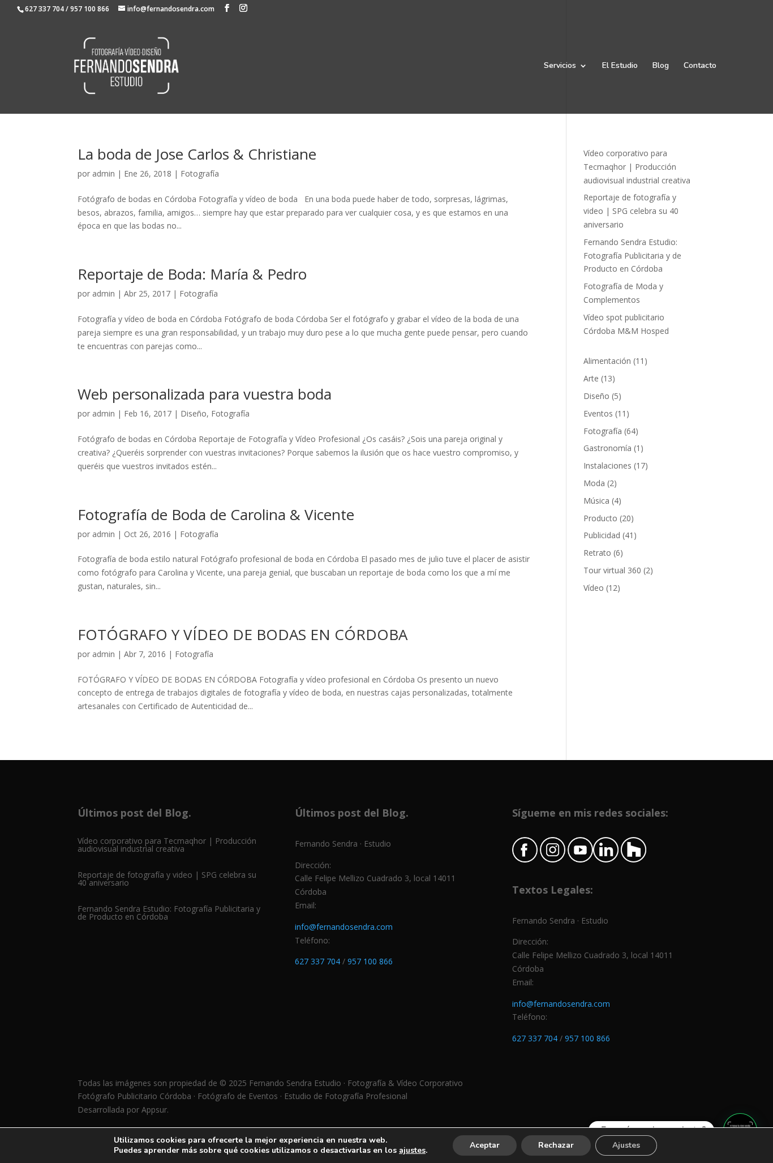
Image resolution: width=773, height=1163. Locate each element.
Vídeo (593, 587)
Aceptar (485, 1145)
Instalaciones (607, 465)
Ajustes (626, 1145)
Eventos (598, 413)
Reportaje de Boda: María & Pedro (192, 274)
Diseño (194, 413)
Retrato (597, 552)
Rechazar (556, 1145)
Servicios (560, 66)
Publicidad (601, 535)
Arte (591, 378)
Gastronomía (607, 448)
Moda (594, 483)
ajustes (412, 1150)
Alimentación (607, 360)
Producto (600, 518)
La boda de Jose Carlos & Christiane (197, 154)
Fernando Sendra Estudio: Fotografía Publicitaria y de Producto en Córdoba (632, 255)
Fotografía (200, 173)
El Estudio (620, 66)
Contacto (700, 66)
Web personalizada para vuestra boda (205, 394)
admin (103, 173)
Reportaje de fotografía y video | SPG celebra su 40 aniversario (630, 211)
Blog (660, 66)
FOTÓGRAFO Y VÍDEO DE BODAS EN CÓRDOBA (242, 634)
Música (596, 500)
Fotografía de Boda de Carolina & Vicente (216, 514)
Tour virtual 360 (612, 570)
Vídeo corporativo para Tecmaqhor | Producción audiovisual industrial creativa (636, 167)
